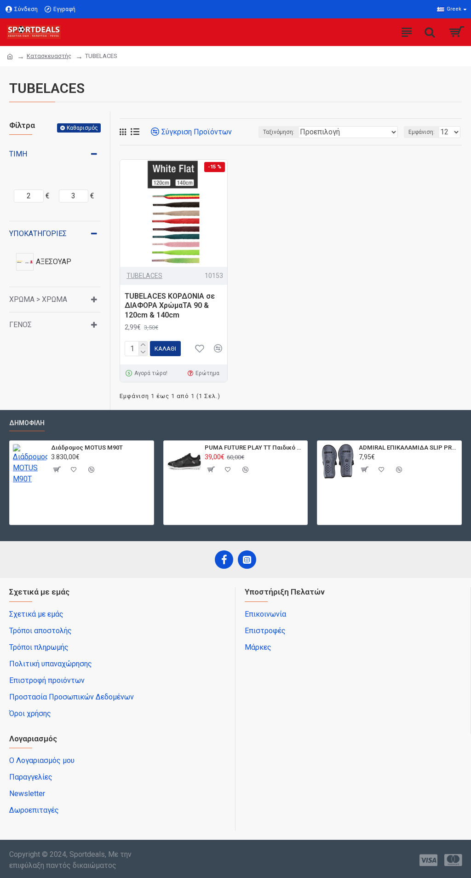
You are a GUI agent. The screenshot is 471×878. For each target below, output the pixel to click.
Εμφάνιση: (421, 132)
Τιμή (18, 154)
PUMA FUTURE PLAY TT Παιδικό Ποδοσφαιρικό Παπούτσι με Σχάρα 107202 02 (254, 447)
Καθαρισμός (82, 128)
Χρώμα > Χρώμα (38, 299)
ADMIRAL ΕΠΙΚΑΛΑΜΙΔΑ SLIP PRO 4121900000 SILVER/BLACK (408, 447)
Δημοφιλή (27, 423)
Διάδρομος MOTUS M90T (87, 447)
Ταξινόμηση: (278, 132)
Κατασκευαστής (49, 55)
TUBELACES (144, 275)
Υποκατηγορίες (38, 233)
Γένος (20, 324)
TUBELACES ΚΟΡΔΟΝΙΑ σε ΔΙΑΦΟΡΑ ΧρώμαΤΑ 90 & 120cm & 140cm (170, 306)
